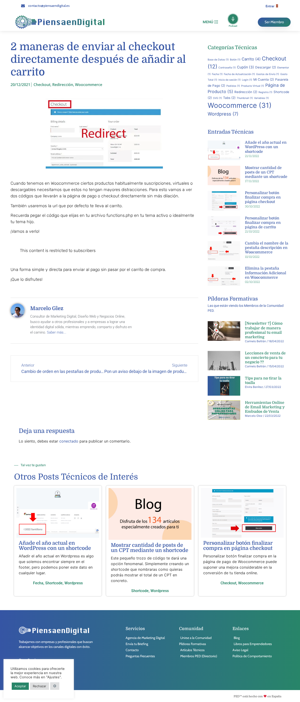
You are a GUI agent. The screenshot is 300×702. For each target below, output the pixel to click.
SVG (217, 98)
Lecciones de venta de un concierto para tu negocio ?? (265, 357)
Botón (235, 59)
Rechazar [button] (39, 686)
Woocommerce (88, 84)
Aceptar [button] (20, 686)
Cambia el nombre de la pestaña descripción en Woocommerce (266, 247)
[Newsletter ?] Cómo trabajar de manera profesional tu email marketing (263, 330)
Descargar (265, 67)
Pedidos (233, 85)
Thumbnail (245, 98)
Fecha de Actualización (239, 74)
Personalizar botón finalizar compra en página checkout (263, 197)
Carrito (251, 59)
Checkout (42, 84)
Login (247, 79)
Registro (265, 92)
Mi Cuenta (263, 79)
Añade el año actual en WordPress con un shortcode (266, 147)
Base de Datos (218, 59)
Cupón (245, 67)
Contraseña (227, 67)
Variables (261, 98)
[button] (210, 22)
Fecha (217, 74)
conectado (68, 441)
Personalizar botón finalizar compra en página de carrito (263, 222)
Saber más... (56, 332)
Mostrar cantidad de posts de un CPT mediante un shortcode (266, 172)
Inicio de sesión (229, 79)
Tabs (229, 98)
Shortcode (54, 583)
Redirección (62, 84)
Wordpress (223, 114)
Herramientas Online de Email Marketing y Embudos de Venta (265, 407)
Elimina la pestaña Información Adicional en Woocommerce (265, 272)
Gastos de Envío (267, 74)
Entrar (270, 6)
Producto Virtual (252, 85)
